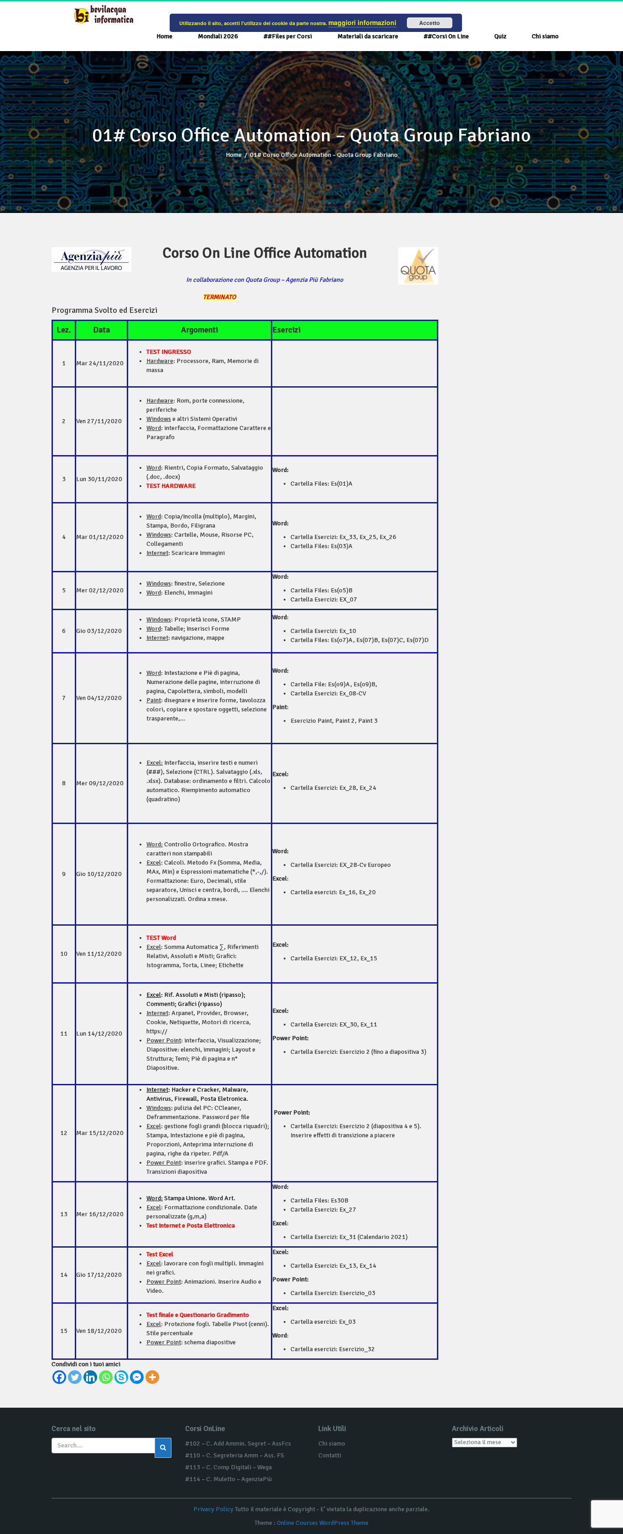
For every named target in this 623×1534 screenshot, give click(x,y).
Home (164, 36)
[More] (152, 1377)
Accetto (429, 23)
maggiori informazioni (362, 22)
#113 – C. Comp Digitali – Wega (228, 1467)
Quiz (500, 36)
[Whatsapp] (106, 1377)
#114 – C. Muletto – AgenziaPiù (228, 1479)
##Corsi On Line (446, 36)
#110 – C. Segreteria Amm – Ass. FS (234, 1455)
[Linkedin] (90, 1377)
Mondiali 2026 (218, 36)
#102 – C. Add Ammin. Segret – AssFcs (238, 1443)
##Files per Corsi (288, 36)
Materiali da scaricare (367, 36)
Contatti (329, 1455)
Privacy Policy (213, 1509)
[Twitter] (75, 1377)
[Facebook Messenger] (137, 1377)
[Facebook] (59, 1377)
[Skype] (121, 1377)
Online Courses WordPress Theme (323, 1523)
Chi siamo (545, 36)
